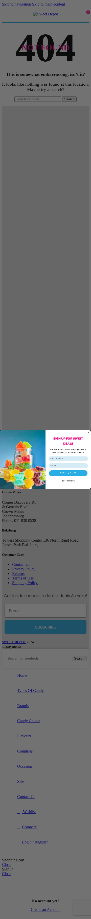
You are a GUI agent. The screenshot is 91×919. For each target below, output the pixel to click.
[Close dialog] (88, 432)
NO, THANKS (68, 480)
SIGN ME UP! (68, 473)
